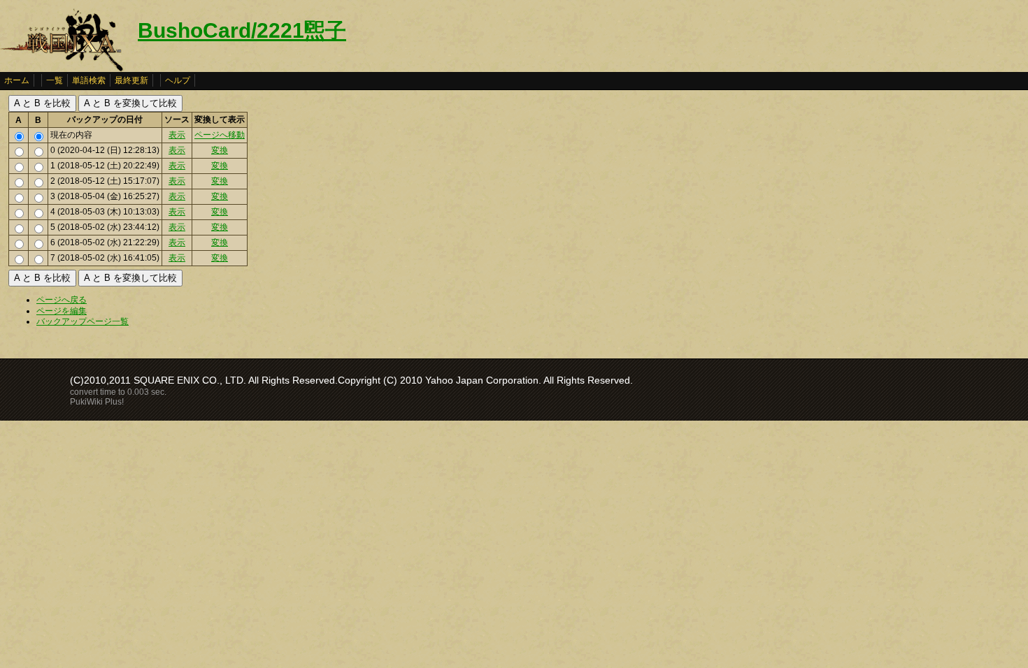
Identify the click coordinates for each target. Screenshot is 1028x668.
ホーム (16, 80)
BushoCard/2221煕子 (242, 30)
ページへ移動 (219, 135)
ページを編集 (61, 311)
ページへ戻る (61, 300)
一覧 (54, 80)
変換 (219, 150)
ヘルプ (177, 80)
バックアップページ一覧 (82, 321)
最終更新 (131, 80)
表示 (177, 135)
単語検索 (89, 80)
